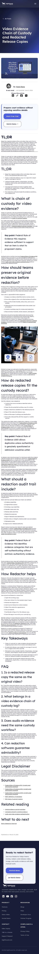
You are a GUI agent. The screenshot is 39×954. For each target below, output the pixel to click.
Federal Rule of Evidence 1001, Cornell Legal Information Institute (18, 789)
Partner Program (25, 918)
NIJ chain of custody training (14, 799)
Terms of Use (24, 935)
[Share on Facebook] (21, 95)
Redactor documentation (8, 624)
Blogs (22, 907)
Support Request (7, 936)
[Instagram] (16, 896)
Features (5, 907)
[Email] (17, 96)
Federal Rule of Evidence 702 (22, 528)
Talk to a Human (7, 932)
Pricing (4, 911)
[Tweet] (26, 95)
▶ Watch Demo (14, 878)
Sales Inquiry (6, 928)
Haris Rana (20, 87)
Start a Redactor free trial (9, 823)
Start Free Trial (12, 116)
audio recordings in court (8, 534)
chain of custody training (19, 218)
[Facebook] (11, 896)
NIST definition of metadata (13, 796)
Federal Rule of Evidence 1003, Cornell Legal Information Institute (18, 793)
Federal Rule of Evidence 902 (15, 562)
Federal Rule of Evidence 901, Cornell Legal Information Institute (17, 786)
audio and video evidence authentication (17, 262)
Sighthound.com (7, 940)
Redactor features (20, 623)
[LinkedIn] (3, 896)
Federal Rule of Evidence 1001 (28, 423)
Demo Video (6, 914)
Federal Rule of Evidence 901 (28, 256)
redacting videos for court (9, 464)
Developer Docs (25, 914)
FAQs (22, 911)
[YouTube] (7, 896)
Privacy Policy (25, 931)
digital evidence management (17, 632)
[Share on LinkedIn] (12, 95)
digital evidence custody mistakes (22, 226)
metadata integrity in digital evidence (16, 812)
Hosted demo (6, 918)
